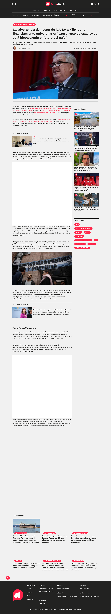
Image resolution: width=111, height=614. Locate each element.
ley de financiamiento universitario (87, 228)
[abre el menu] (13, 4)
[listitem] (63, 14)
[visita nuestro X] (95, 4)
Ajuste (87, 232)
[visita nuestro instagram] (98, 4)
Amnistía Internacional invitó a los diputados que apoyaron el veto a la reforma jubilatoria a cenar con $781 (51, 141)
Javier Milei (79, 236)
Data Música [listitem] (73, 10)
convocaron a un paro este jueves (45, 112)
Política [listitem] (36, 10)
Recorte (78, 232)
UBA (96, 240)
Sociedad (29, 592)
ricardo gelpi (80, 244)
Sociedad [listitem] (47, 10)
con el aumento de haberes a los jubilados (57, 110)
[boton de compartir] (8, 578)
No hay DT (30, 599)
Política (29, 588)
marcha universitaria (82, 247)
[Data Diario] (55, 4)
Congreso (92, 244)
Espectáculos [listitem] (59, 10)
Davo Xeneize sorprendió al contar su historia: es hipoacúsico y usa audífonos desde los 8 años (26, 566)
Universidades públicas (83, 240)
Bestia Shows (30, 596)
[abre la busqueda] (15, 4)
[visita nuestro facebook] (92, 4)
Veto (77, 224)
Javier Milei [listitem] (28, 15)
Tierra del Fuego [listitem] (40, 15)
